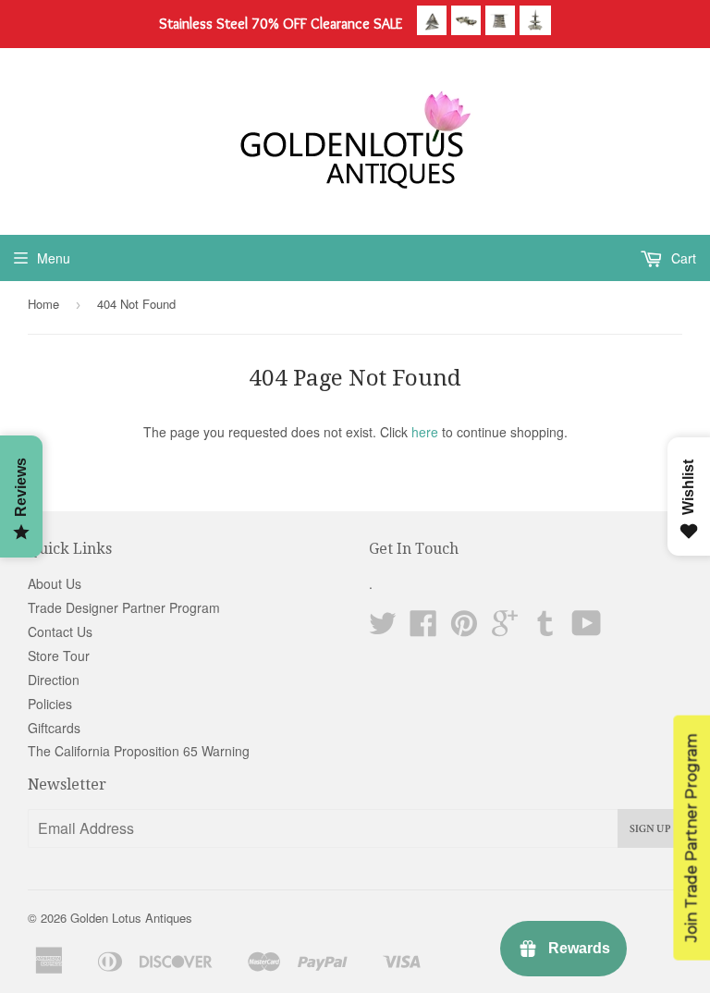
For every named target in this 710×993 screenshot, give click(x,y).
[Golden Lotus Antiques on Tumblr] (545, 628)
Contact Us (60, 631)
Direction (54, 679)
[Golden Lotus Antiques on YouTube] (586, 628)
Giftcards (54, 727)
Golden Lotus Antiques (131, 917)
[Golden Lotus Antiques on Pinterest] (464, 628)
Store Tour (59, 655)
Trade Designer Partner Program (124, 607)
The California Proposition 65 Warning (139, 751)
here (424, 432)
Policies (50, 703)
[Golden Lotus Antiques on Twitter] (383, 628)
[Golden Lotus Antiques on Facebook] (423, 628)
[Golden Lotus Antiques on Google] (505, 628)
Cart (681, 258)
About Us (54, 583)
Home (43, 304)
